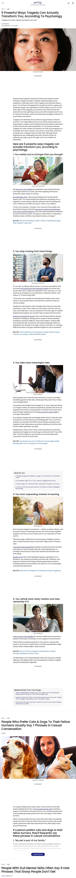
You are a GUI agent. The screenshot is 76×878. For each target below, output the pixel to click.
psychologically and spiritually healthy (34, 288)
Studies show (18, 557)
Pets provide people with (43, 809)
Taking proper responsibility (23, 636)
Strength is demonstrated (23, 547)
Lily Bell (3, 733)
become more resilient (24, 189)
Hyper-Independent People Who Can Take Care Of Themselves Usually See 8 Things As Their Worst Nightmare (37, 693)
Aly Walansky (5, 24)
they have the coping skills (47, 412)
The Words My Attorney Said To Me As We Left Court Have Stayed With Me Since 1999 (38, 703)
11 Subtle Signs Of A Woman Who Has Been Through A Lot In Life (37, 484)
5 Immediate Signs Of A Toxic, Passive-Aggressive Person (36, 481)
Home (3, 9)
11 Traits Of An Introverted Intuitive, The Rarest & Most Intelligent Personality (38, 487)
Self (8, 9)
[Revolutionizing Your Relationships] (38, 2)
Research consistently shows (24, 316)
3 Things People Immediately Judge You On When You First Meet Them (38, 476)
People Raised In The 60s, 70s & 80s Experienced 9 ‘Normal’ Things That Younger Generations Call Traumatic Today (39, 698)
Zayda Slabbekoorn (7, 876)
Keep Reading (38, 854)
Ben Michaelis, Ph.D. (20, 197)
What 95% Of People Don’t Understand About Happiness (40, 571)
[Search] (68, 3)
